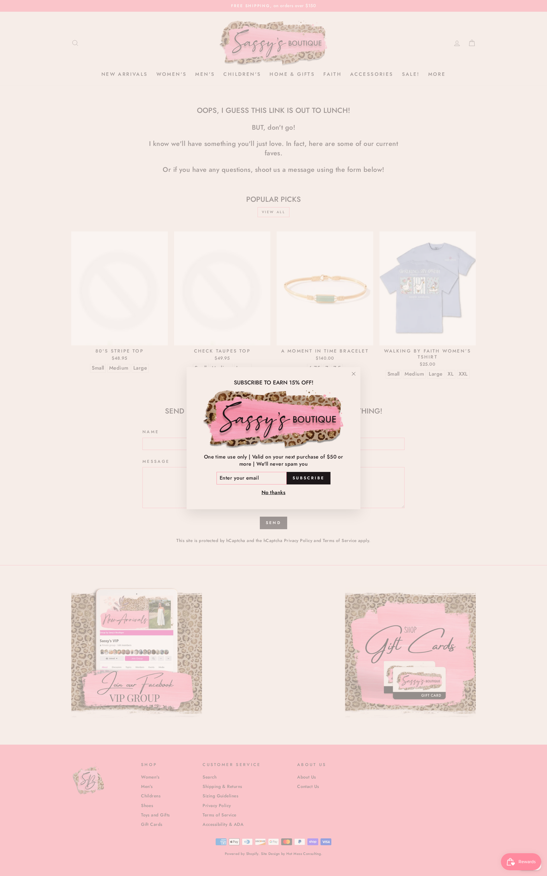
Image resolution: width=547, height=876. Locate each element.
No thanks (273, 492)
